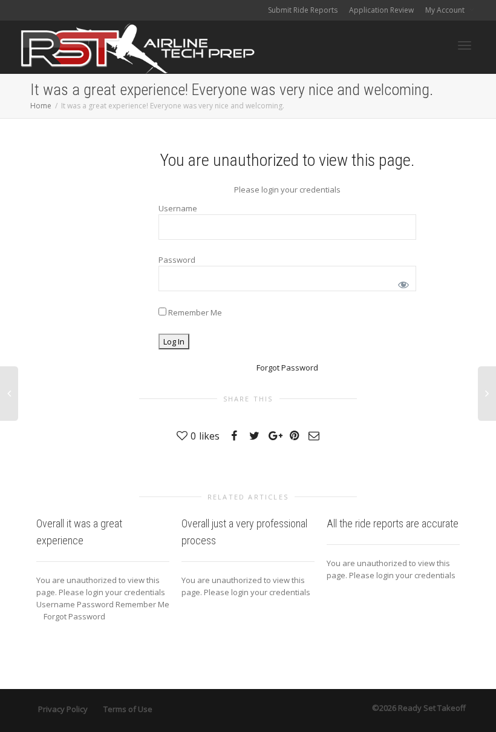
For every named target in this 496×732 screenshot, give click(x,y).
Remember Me (194, 312)
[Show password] (401, 282)
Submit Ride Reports (303, 10)
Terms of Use (127, 709)
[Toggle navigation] (464, 45)
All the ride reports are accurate (392, 523)
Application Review (381, 10)
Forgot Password (287, 367)
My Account (445, 10)
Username (177, 208)
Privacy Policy (63, 709)
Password (176, 259)
